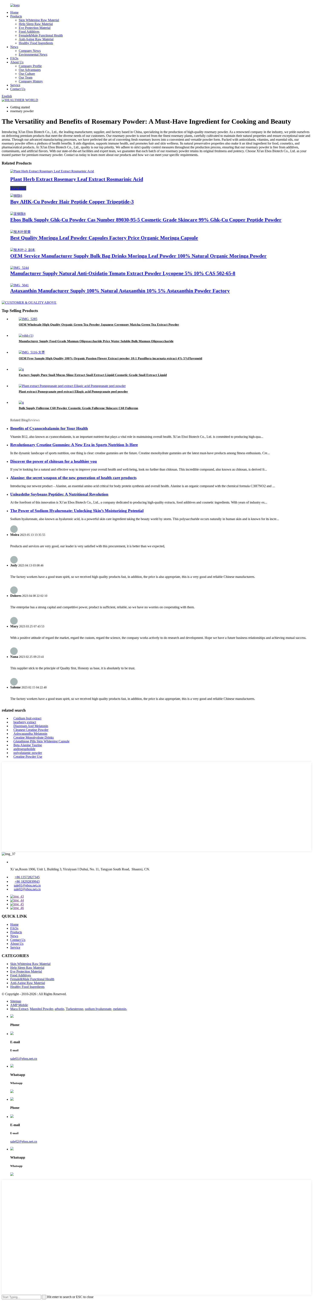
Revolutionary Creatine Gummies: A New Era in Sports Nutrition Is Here (74, 445)
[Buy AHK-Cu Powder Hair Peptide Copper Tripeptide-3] (16, 195)
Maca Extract (19, 1009)
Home (14, 12)
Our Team (25, 77)
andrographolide (24, 749)
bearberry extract (24, 722)
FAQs (14, 58)
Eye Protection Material (34, 28)
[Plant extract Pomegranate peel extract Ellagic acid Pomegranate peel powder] (72, 386)
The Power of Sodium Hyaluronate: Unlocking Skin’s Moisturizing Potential (77, 510)
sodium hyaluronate (98, 1009)
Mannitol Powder (41, 1009)
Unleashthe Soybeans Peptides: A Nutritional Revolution (59, 494)
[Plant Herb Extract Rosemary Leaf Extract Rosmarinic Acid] (52, 171)
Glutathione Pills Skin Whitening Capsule (41, 741)
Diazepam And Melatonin (30, 726)
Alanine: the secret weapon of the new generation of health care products (73, 477)
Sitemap (15, 1001)
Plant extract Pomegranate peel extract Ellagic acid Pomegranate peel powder (73, 391)
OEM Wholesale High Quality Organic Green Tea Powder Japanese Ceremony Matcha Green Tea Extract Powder (99, 324)
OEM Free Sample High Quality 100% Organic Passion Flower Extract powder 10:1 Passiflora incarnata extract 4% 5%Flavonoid (110, 358)
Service (15, 85)
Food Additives (29, 31)
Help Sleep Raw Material (36, 24)
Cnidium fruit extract (27, 718)
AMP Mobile (19, 1005)
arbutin (59, 1009)
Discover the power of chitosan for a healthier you (53, 461)
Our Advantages (30, 70)
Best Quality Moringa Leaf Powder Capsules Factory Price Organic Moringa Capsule (104, 238)
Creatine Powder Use (27, 756)
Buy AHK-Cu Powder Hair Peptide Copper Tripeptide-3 (72, 201)
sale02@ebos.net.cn (27, 889)
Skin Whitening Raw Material (39, 20)
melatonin (119, 1009)
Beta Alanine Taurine (27, 745)
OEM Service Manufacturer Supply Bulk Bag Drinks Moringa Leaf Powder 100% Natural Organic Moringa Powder (138, 256)
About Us (16, 62)
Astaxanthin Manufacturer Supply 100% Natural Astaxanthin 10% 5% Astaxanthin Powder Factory (120, 291)
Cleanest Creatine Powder (30, 730)
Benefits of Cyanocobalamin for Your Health (49, 428)
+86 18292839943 (27, 881)
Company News (30, 50)
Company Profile (30, 66)
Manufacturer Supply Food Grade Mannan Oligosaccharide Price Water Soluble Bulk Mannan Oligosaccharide (96, 341)
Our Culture (27, 73)
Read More (18, 188)
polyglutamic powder (27, 753)
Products (16, 16)
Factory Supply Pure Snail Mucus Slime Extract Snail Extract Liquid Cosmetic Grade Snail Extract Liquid (93, 375)
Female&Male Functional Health (41, 35)
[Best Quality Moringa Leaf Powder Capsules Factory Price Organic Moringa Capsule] (20, 232)
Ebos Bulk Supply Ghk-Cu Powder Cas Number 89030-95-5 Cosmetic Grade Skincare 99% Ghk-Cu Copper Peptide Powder (145, 220)
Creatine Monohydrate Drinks (33, 737)
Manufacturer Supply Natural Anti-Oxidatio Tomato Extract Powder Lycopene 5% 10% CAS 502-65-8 (122, 273)
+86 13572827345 (27, 877)
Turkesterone (74, 1009)
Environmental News (33, 54)
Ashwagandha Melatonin (30, 733)
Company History (31, 81)
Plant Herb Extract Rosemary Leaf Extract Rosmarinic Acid (76, 179)
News (14, 47)
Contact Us (17, 89)
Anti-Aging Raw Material (36, 39)
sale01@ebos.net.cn (27, 885)
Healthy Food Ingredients (36, 43)
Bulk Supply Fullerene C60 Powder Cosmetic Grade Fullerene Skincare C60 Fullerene (78, 408)
